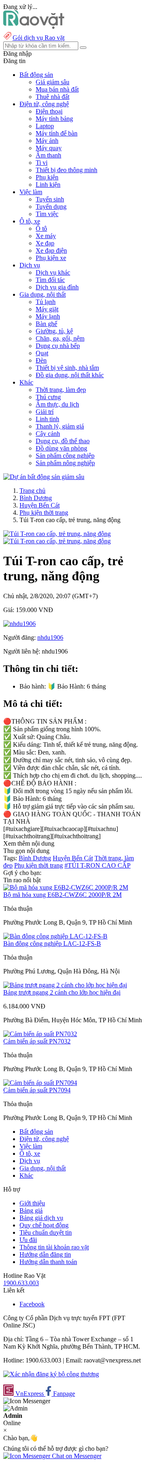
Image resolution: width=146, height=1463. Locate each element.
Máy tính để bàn (56, 133)
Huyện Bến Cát (39, 505)
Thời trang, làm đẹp (61, 389)
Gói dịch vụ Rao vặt (38, 37)
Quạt (42, 353)
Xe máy (46, 235)
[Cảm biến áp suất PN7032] (40, 1033)
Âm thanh (48, 155)
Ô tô (41, 228)
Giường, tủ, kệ (54, 331)
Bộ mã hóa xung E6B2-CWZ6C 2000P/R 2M (62, 894)
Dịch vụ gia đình (57, 287)
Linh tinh (47, 419)
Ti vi (41, 162)
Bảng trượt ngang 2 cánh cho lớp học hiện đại (61, 992)
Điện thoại (49, 111)
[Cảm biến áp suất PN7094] (40, 1082)
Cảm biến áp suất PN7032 (37, 1041)
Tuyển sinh (50, 199)
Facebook (32, 1304)
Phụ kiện (47, 177)
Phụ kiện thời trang (43, 512)
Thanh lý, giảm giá (60, 426)
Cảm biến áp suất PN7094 (37, 1090)
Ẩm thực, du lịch (57, 404)
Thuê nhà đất (52, 96)
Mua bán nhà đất (57, 89)
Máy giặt (47, 309)
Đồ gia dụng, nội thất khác (70, 375)
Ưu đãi (28, 1239)
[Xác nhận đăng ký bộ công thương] (51, 1374)
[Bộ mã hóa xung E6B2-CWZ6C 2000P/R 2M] (65, 887)
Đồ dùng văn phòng (61, 448)
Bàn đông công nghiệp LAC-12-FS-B (52, 943)
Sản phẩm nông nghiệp (65, 462)
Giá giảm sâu (52, 82)
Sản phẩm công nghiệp (65, 455)
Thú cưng (48, 397)
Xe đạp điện (51, 250)
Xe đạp (45, 243)
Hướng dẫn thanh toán (48, 1261)
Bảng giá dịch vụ (41, 1217)
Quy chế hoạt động (44, 1225)
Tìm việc (47, 213)
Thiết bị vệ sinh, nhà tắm (67, 367)
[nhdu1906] (19, 623)
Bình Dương (35, 497)
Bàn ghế (46, 323)
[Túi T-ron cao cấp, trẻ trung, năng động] (57, 533)
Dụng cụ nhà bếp (58, 345)
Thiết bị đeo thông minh (66, 169)
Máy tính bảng (54, 118)
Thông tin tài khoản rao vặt (54, 1247)
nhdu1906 (50, 637)
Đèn (41, 360)
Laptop (45, 125)
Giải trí (45, 411)
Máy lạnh (48, 316)
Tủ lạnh (46, 301)
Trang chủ (32, 490)
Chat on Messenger (75, 1455)
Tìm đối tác (50, 279)
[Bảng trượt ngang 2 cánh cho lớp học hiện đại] (65, 985)
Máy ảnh (47, 140)
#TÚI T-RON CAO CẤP (97, 865)
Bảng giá (31, 1210)
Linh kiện (48, 184)
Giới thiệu (32, 1203)
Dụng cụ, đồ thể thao (63, 440)
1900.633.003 (21, 1282)
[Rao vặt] (33, 26)
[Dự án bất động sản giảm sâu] (43, 476)
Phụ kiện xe (51, 257)
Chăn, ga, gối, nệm (60, 338)
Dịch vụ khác (53, 272)
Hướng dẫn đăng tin (45, 1254)
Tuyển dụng (51, 206)
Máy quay (49, 147)
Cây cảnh (48, 433)
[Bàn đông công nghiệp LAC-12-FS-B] (55, 936)
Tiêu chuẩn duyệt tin (45, 1232)
